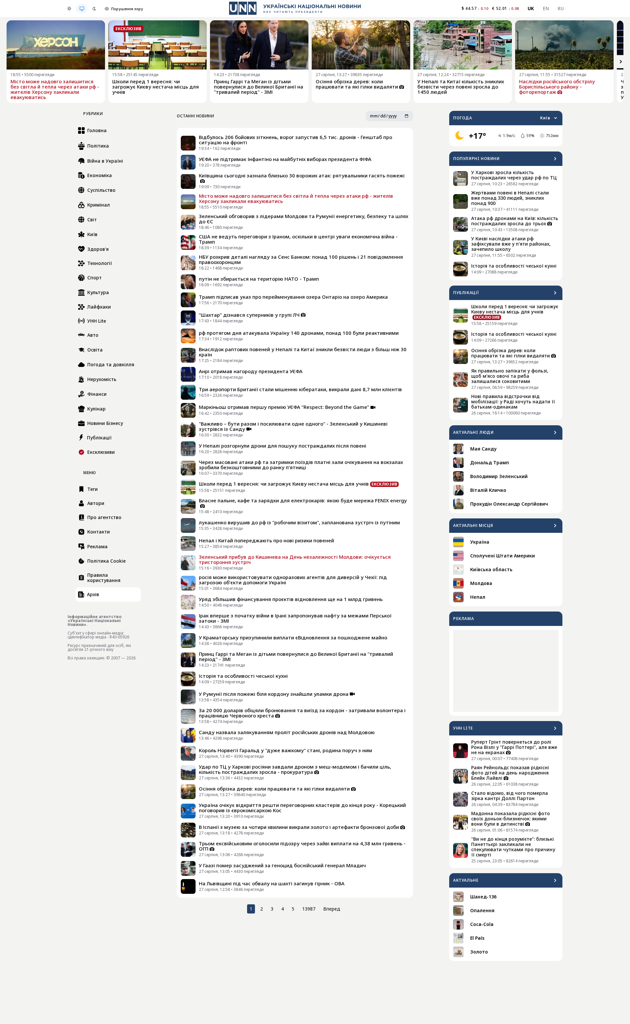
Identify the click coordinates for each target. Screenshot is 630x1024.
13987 (308, 909)
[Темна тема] (94, 8)
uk (531, 8)
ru (560, 8)
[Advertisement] (505, 671)
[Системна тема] (81, 8)
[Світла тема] (69, 8)
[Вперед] (620, 61)
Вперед (331, 909)
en (546, 8)
